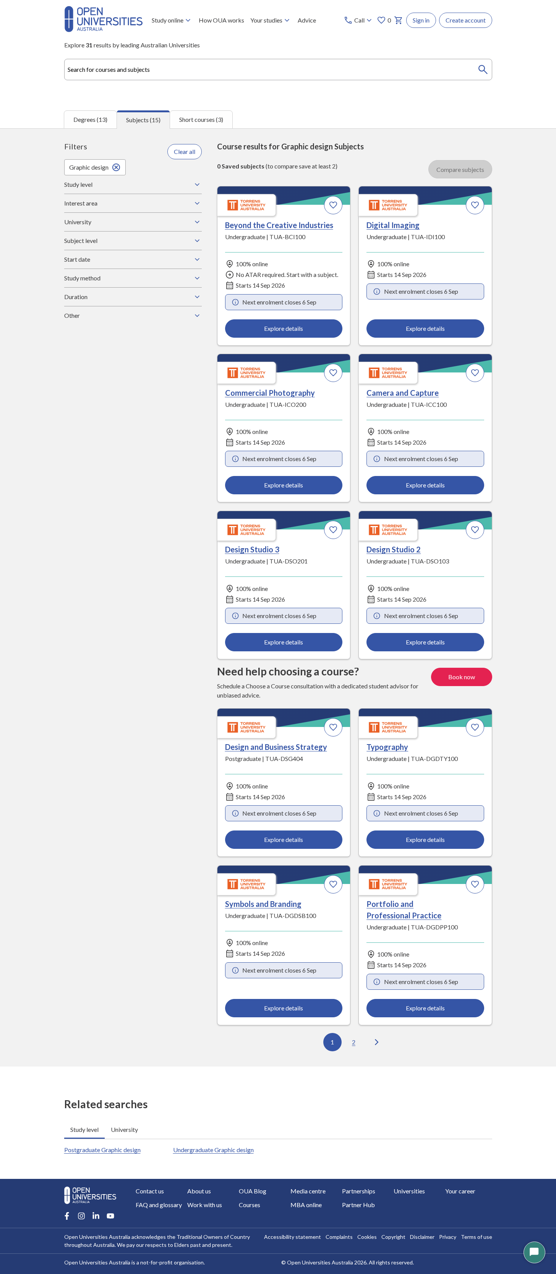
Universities (409, 1191)
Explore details (283, 328)
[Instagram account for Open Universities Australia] (81, 1216)
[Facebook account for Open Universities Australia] (67, 1216)
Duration (76, 296)
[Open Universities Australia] (103, 29)
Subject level (80, 240)
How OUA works (221, 20)
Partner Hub (358, 1204)
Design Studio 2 (393, 549)
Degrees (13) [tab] (90, 119)
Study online (167, 20)
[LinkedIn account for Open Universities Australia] (96, 1216)
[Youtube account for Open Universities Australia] (110, 1216)
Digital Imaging (393, 225)
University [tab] (124, 1129)
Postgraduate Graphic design (102, 1149)
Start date (77, 259)
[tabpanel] (278, 597)
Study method (82, 278)
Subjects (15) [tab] (143, 119)
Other (72, 315)
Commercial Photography (270, 392)
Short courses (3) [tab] (201, 119)
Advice (307, 20)
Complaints (339, 1237)
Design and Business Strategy (276, 746)
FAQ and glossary (159, 1204)
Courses (249, 1204)
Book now (461, 676)
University (77, 221)
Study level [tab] (84, 1129)
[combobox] (278, 69)
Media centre (308, 1191)
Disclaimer (422, 1237)
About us (199, 1191)
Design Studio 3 (252, 549)
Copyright (393, 1237)
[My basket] (398, 20)
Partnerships (358, 1191)
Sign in (421, 20)
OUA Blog (252, 1191)
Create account (466, 20)
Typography (387, 746)
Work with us (204, 1204)
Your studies (266, 20)
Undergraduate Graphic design (213, 1149)
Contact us (150, 1191)
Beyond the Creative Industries (279, 225)
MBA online (306, 1204)
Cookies (367, 1237)
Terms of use (476, 1237)
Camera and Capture (402, 392)
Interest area (80, 203)
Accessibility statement (292, 1237)
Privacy (447, 1237)
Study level (78, 184)
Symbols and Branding (263, 903)
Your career (460, 1191)
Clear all (184, 151)
